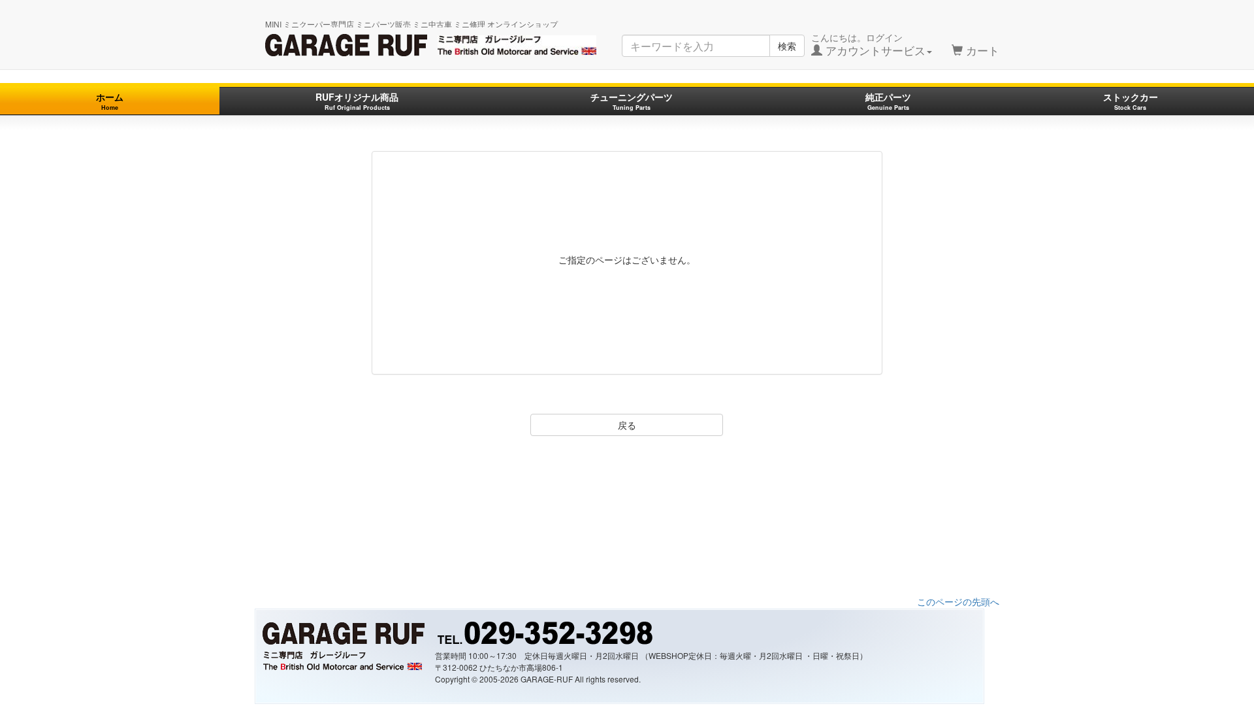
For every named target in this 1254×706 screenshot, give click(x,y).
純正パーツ (888, 101)
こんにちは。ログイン (868, 44)
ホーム (109, 101)
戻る (627, 424)
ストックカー (1130, 101)
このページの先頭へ (958, 601)
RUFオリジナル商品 (356, 101)
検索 (787, 45)
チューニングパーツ (631, 101)
